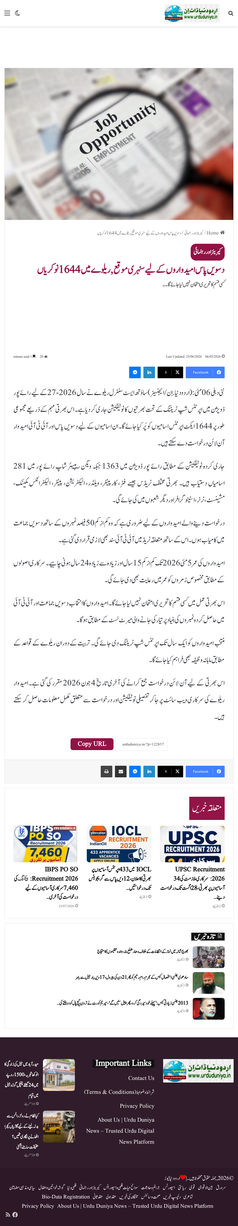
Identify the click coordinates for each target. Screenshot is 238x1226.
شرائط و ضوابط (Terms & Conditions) (119, 1092)
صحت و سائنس (150, 1197)
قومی (192, 1188)
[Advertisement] (119, 45)
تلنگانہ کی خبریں (128, 1197)
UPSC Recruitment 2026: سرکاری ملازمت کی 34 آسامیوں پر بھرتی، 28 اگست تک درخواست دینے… (192, 883)
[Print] (106, 771)
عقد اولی (111, 1197)
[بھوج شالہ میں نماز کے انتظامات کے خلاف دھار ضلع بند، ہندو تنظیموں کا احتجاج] (209, 957)
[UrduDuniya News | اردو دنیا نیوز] (192, 13)
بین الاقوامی (205, 1188)
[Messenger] (135, 372)
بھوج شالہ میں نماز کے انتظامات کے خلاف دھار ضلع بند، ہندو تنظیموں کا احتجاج (142, 951)
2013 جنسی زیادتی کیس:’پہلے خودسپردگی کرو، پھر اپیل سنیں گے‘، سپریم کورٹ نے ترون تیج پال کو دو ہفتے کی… (122, 1003)
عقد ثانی (98, 1197)
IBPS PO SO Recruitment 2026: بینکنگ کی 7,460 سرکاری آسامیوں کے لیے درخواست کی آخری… (46, 883)
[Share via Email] (121, 771)
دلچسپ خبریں (172, 1197)
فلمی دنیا (71, 1188)
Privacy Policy (137, 1106)
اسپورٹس (169, 1188)
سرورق (221, 1188)
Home (213, 233)
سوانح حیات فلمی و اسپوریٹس (120, 1188)
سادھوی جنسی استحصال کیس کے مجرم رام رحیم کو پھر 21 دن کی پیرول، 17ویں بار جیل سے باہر (131, 977)
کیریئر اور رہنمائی (193, 233)
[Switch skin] (17, 15)
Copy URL (92, 744)
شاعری (188, 1197)
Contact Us (141, 1078)
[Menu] (7, 15)
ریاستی (182, 1188)
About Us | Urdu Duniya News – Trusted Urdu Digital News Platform (120, 1131)
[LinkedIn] (149, 372)
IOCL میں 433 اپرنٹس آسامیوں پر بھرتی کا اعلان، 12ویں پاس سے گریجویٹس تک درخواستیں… (120, 879)
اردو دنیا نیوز (172, 1178)
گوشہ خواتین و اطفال (51, 1188)
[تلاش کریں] (231, 15)
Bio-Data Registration (66, 1197)
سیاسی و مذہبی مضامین (22, 1188)
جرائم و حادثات (150, 1188)
